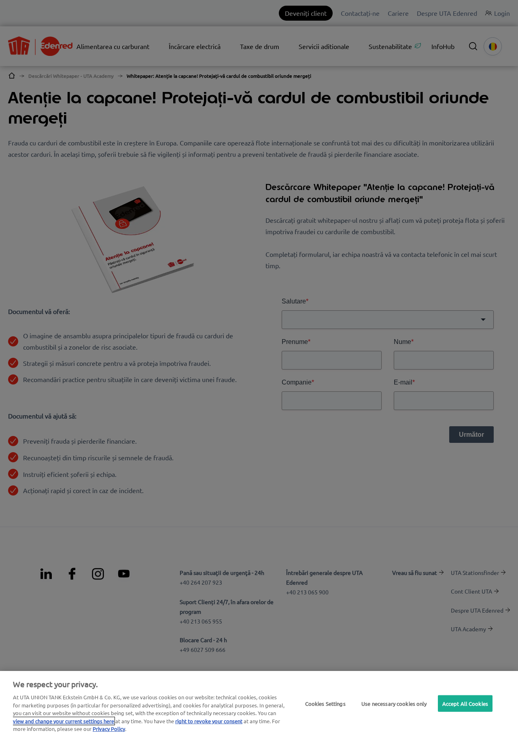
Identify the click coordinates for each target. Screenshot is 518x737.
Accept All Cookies (465, 703)
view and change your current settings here (63, 721)
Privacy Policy (109, 728)
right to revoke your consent (208, 721)
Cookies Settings (325, 703)
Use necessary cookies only (394, 703)
